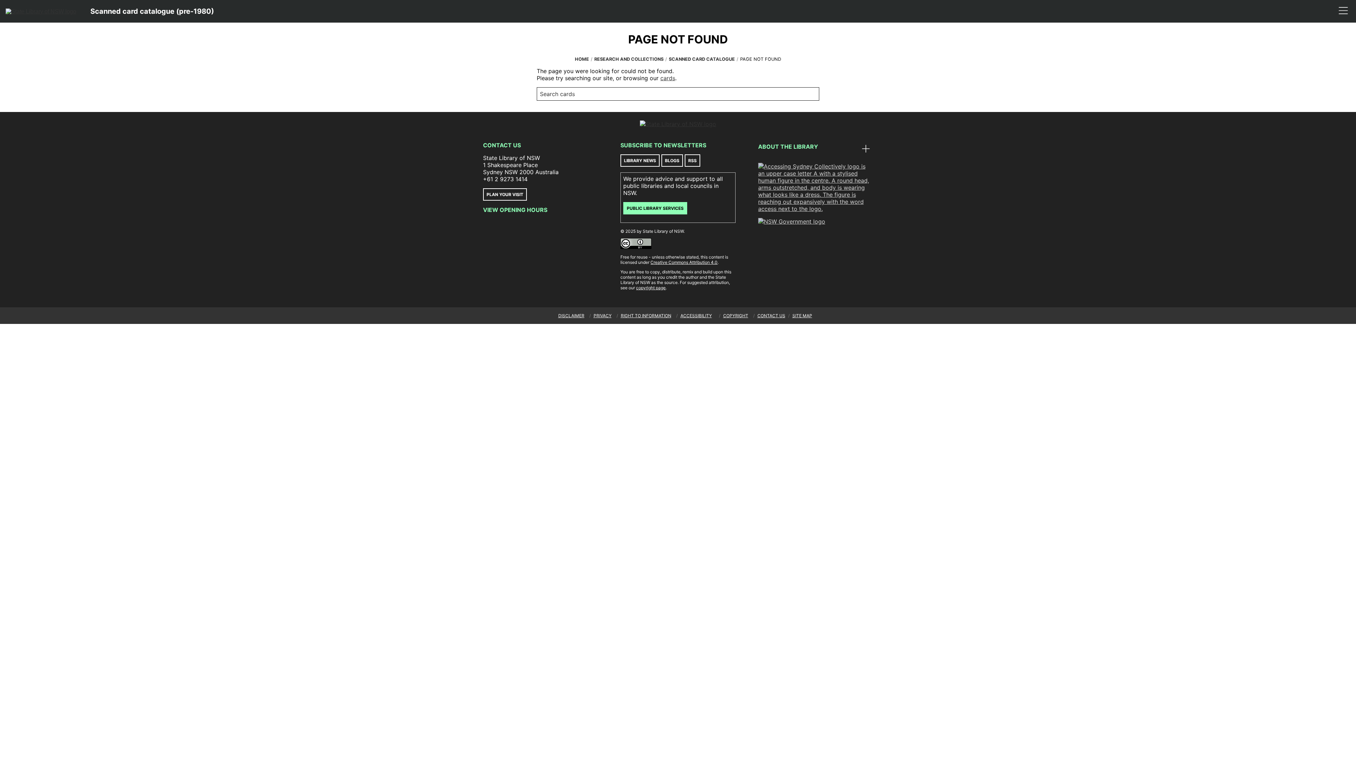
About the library (788, 146)
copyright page (651, 287)
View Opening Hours (515, 209)
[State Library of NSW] (41, 11)
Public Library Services (655, 208)
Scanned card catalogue (702, 59)
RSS (692, 160)
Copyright (735, 315)
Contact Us (502, 145)
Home (582, 59)
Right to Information (646, 315)
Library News (640, 160)
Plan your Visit (505, 194)
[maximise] (866, 149)
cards (667, 78)
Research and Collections (629, 59)
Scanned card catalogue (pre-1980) (152, 11)
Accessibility (696, 315)
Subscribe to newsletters (663, 145)
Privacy (603, 315)
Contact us (771, 315)
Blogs (672, 160)
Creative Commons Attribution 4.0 (684, 262)
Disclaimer (571, 315)
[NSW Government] (791, 221)
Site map (802, 315)
